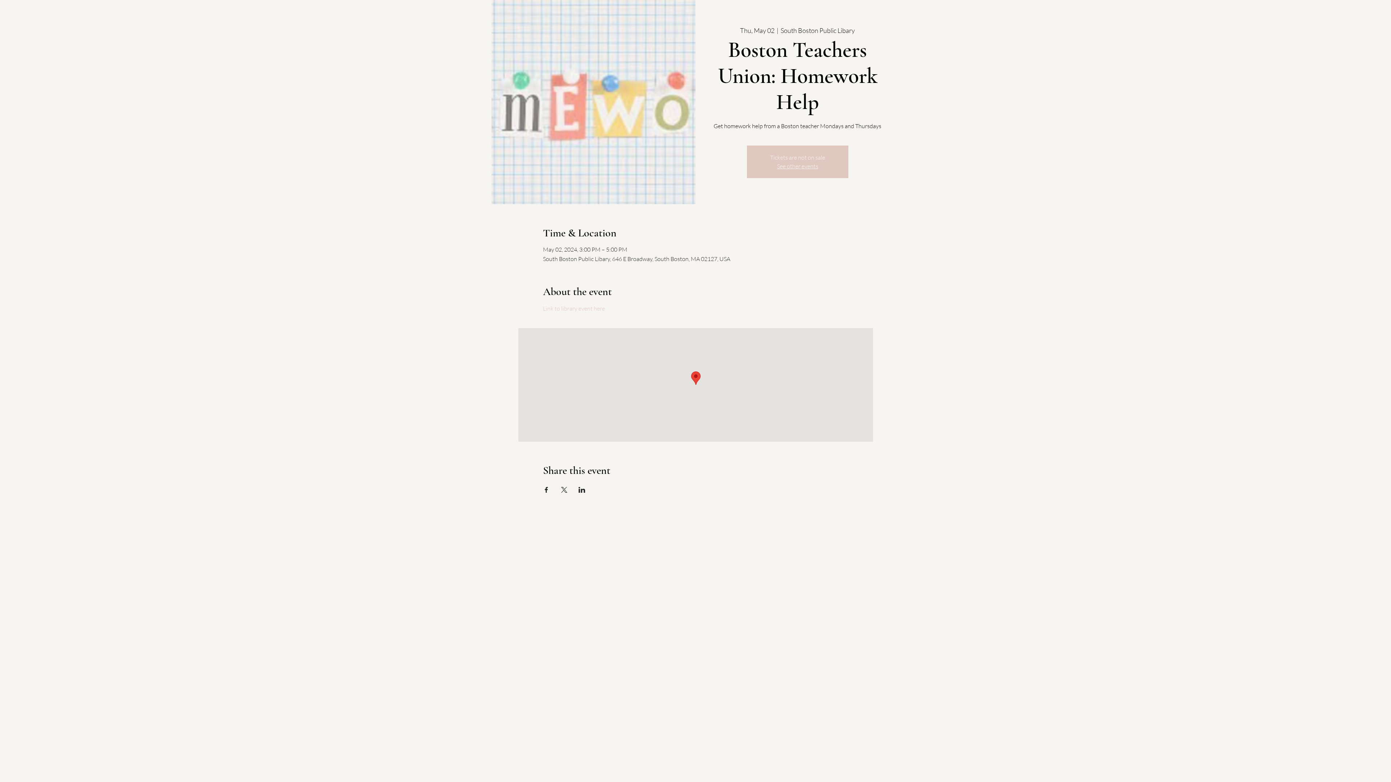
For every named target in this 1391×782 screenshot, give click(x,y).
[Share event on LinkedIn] (581, 490)
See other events (797, 166)
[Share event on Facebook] (546, 490)
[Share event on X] (564, 490)
